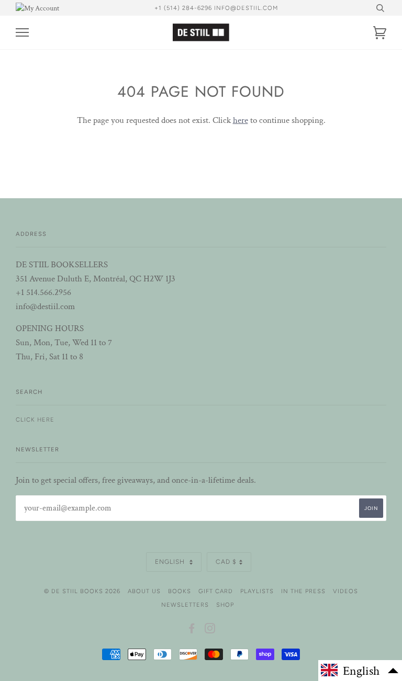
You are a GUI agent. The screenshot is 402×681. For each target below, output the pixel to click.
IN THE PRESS (303, 591)
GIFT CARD (215, 591)
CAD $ (226, 561)
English (171, 561)
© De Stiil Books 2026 (82, 591)
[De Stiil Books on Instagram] (210, 630)
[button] (360, 670)
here (240, 120)
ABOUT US (144, 591)
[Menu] (22, 32)
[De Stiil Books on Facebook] (191, 630)
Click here (35, 419)
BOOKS (179, 591)
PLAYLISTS (257, 591)
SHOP (225, 604)
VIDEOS (345, 591)
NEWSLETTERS (185, 604)
